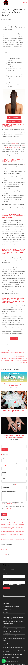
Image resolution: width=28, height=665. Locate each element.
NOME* (5, 541)
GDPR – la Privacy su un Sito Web (10, 635)
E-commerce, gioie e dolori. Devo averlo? (11, 637)
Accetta (19, 662)
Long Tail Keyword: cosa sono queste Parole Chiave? (12, 499)
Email (3, 434)
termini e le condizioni (15, 552)
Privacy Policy (8, 476)
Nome (3, 426)
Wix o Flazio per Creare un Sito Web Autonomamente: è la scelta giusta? (14, 404)
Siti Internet (4, 520)
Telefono (3, 440)
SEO (23, 225)
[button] (23, 52)
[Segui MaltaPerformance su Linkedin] (6, 533)
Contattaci (5, 580)
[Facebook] (3, 533)
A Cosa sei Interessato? (8, 452)
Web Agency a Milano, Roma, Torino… (12, 574)
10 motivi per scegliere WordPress (10, 647)
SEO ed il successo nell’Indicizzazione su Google (13, 615)
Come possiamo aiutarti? (8, 459)
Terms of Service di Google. (11, 471)
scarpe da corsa (14, 111)
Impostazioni (11, 662)
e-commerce (4, 517)
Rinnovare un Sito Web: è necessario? (11, 625)
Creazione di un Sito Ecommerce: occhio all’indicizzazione (14, 505)
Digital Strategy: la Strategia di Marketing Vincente (14, 379)
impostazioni (14, 659)
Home (4, 563)
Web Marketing (6, 571)
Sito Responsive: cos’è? (8, 640)
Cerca (2, 411)
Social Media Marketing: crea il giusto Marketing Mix (12, 507)
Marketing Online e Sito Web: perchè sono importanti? (14, 352)
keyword (5, 311)
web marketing (7, 19)
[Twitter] (8, 533)
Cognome (17, 431)
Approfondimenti (7, 577)
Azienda (3, 446)
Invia (4, 482)
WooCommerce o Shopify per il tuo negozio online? (14, 632)
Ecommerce (5, 568)
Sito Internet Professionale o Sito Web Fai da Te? (13, 622)
